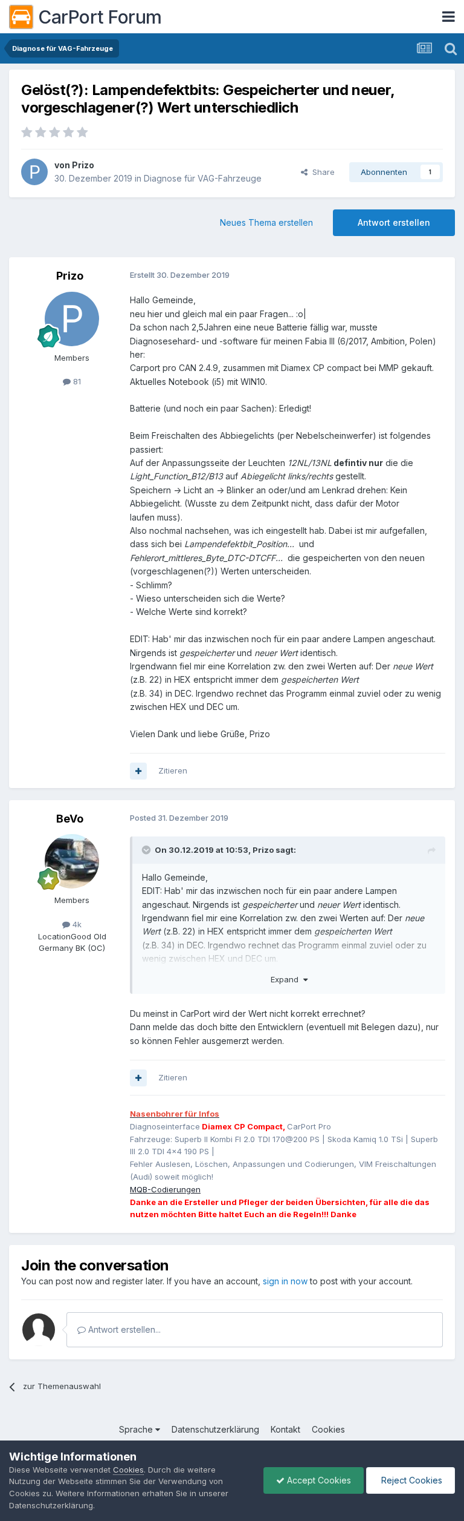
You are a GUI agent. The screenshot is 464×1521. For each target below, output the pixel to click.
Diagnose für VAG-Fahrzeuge (203, 178)
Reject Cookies (410, 1480)
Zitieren (172, 770)
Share (321, 172)
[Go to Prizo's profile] (34, 172)
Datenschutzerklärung (215, 1429)
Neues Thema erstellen (266, 222)
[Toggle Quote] (147, 850)
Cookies (328, 1429)
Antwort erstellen (394, 222)
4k (76, 924)
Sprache (137, 1429)
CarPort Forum (100, 17)
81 (76, 381)
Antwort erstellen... (123, 1329)
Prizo (83, 165)
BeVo (69, 818)
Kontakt (285, 1429)
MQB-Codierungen (165, 1189)
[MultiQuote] (138, 771)
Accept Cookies (318, 1480)
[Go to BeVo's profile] (72, 861)
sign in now (285, 1281)
